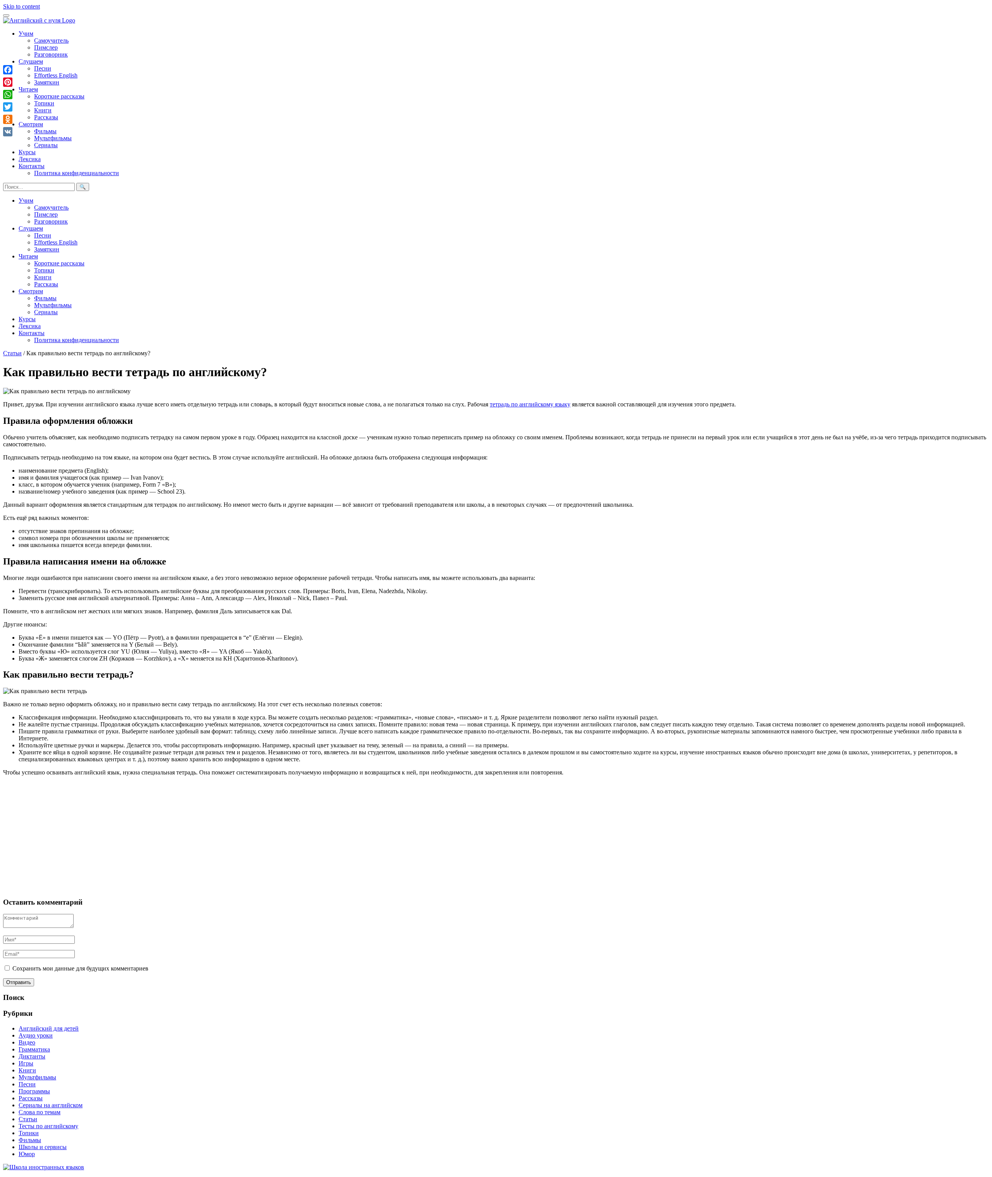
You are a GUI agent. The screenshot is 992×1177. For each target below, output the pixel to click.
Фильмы (45, 131)
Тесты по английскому (48, 1126)
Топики (44, 103)
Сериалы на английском (51, 1105)
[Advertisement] (235, 836)
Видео (27, 1042)
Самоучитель (51, 40)
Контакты (32, 166)
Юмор (27, 1154)
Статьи (12, 353)
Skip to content (21, 6)
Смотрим (31, 124)
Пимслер (46, 47)
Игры (26, 1063)
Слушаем (31, 61)
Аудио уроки (36, 1035)
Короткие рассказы (59, 96)
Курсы (27, 152)
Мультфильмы (53, 138)
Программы (34, 1091)
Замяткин (46, 82)
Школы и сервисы (43, 1147)
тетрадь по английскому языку (530, 404)
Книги (43, 110)
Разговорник (51, 54)
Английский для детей (49, 1028)
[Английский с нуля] (39, 20)
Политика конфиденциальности (76, 173)
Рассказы (46, 117)
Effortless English (56, 75)
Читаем (28, 89)
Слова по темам (39, 1112)
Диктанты (32, 1056)
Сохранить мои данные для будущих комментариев (80, 968)
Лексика (30, 159)
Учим (26, 33)
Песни (42, 68)
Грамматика (34, 1049)
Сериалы (46, 145)
